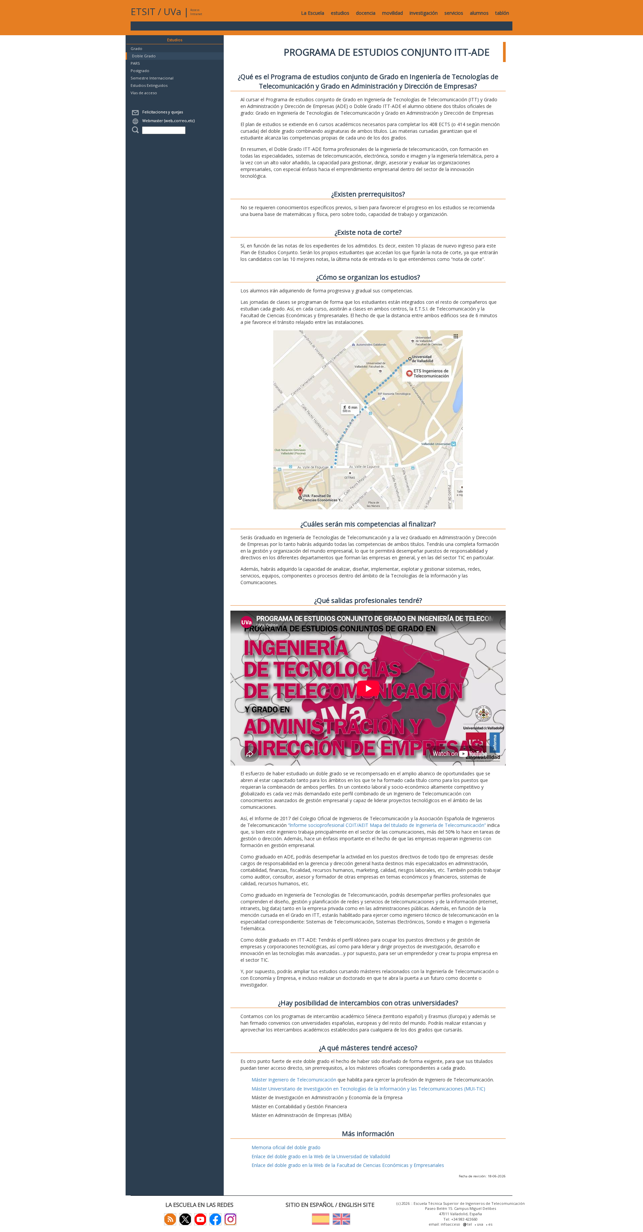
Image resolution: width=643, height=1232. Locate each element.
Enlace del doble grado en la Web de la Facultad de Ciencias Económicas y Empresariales (348, 1165)
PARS (135, 63)
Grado (136, 48)
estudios (340, 13)
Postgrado (140, 70)
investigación (424, 13)
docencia (365, 13)
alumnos (479, 13)
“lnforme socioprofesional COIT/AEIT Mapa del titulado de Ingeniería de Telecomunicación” (387, 825)
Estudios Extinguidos (149, 85)
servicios (453, 13)
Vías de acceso (144, 92)
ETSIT (143, 11)
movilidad (392, 13)
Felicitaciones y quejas (161, 111)
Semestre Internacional (152, 77)
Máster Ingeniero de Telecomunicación (294, 1079)
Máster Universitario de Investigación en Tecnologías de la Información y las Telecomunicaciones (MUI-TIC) (368, 1088)
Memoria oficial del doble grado (286, 1147)
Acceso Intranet (196, 12)
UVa (172, 11)
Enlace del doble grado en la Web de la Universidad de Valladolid (321, 1156)
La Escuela (312, 13)
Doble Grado (144, 55)
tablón (502, 13)
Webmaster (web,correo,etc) (167, 120)
